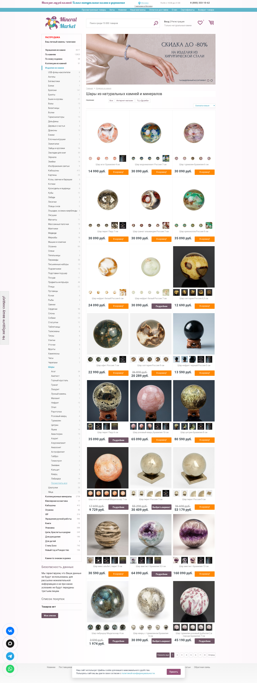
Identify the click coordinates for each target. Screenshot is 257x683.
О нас (174, 10)
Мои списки (50, 615)
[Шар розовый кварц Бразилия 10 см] (151, 401)
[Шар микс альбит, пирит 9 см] (107, 535)
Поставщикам (66, 667)
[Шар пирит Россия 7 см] (151, 468)
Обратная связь (202, 667)
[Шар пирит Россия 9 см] (194, 468)
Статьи (187, 667)
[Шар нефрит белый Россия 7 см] (151, 267)
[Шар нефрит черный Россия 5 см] (194, 334)
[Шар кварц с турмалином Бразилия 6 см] (151, 602)
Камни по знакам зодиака (58, 558)
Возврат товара (206, 10)
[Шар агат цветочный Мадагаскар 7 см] (107, 468)
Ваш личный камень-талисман (60, 42)
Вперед (212, 655)
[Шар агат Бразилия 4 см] (107, 133)
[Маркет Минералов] (61, 22)
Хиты (112, 10)
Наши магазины (138, 10)
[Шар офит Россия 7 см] (107, 334)
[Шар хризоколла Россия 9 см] (194, 200)
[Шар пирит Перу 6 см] (107, 401)
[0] (200, 22)
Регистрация (177, 21)
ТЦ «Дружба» (143, 100)
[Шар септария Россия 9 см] (151, 334)
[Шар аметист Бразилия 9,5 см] (151, 535)
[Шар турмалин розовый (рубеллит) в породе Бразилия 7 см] (194, 602)
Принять (173, 672)
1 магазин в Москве (143, 6)
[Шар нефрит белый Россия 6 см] (107, 267)
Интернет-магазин (124, 100)
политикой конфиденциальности (138, 673)
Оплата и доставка (158, 10)
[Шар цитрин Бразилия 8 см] (194, 401)
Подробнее (161, 306)
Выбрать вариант (161, 507)
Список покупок (53, 599)
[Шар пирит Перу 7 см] (107, 200)
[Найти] (156, 23)
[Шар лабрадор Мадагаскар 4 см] (107, 602)
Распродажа (52, 37)
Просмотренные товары (94, 10)
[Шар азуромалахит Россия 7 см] (151, 133)
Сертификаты (188, 10)
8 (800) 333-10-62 (200, 2)
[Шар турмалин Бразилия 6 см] (194, 133)
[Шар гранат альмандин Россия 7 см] (151, 200)
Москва (144, 3)
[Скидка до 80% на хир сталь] (151, 59)
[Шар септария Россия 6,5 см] (194, 267)
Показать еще (163, 655)
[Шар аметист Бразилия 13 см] (194, 535)
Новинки (122, 10)
